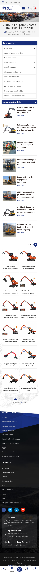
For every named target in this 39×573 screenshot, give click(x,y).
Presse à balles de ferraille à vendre (28, 365)
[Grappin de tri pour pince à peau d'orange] (10, 378)
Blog (3, 498)
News (3, 485)
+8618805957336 (16, 534)
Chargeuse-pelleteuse (12, 72)
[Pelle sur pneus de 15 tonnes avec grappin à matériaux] (10, 281)
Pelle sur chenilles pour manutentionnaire (10, 341)
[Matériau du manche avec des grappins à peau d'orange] (28, 281)
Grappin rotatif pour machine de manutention (10, 365)
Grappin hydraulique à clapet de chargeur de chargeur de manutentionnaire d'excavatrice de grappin (26, 145)
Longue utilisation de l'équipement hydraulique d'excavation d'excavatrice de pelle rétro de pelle (25, 180)
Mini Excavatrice (10, 58)
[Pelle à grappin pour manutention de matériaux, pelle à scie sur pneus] (28, 257)
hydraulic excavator (9, 426)
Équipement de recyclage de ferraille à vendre (10, 316)
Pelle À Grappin (20, 32)
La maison (5, 468)
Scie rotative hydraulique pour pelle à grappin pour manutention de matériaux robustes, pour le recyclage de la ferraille (10, 268)
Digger (4, 448)
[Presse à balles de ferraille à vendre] (28, 354)
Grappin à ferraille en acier (11, 439)
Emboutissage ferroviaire (10, 456)
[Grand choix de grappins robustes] (28, 329)
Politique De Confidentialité (11, 503)
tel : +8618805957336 (13, 2)
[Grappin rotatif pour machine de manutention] (10, 354)
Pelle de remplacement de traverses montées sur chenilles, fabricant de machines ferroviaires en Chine (26, 128)
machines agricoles (11, 77)
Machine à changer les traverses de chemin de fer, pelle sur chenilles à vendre (26, 210)
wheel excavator (7, 435)
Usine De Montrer (8, 490)
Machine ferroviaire (8, 452)
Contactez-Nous (7, 481)
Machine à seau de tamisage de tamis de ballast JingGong (25, 227)
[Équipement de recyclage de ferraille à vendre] (10, 305)
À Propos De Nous (8, 472)
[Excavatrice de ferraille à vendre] (28, 378)
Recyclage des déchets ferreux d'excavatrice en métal (28, 316)
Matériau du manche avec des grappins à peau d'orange (28, 292)
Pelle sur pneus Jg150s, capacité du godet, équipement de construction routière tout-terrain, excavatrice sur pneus (26, 110)
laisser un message (19, 569)
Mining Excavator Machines (14, 91)
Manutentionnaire (8, 430)
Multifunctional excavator (13, 81)
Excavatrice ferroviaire (9, 422)
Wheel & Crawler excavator (14, 96)
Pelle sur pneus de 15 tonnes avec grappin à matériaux (10, 292)
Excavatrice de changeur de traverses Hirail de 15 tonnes (26, 162)
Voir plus (20, 116)
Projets (4, 494)
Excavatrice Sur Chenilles (13, 53)
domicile (9, 32)
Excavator (5, 418)
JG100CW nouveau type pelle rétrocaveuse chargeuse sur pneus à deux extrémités (26, 195)
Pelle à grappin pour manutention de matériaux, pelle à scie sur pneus (28, 268)
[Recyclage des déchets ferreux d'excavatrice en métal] (28, 305)
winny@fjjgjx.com (19, 545)
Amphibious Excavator (12, 86)
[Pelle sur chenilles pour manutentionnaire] (10, 329)
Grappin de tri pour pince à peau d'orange (10, 389)
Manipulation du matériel (10, 443)
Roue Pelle (8, 48)
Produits (4, 477)
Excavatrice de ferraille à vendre (28, 389)
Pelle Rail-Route (10, 62)
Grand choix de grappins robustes (28, 341)
